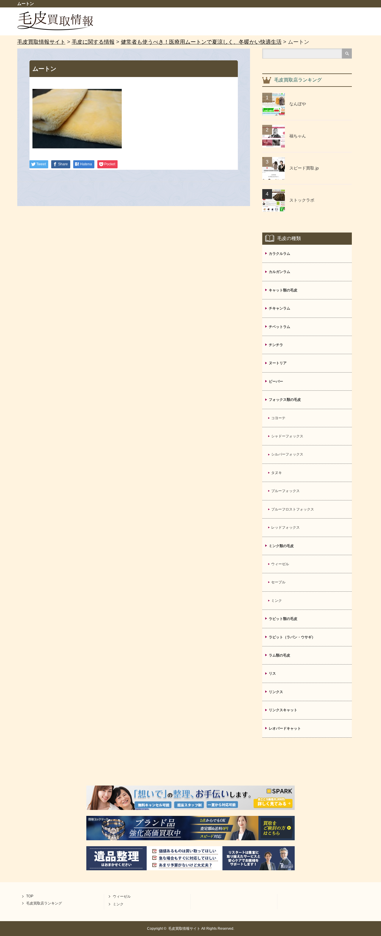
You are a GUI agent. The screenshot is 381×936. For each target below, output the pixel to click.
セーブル (278, 582)
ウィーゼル (280, 564)
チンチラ (276, 345)
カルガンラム (279, 272)
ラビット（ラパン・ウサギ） (292, 637)
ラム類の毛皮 (279, 655)
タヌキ (276, 473)
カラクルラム (279, 254)
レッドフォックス (285, 527)
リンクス (276, 692)
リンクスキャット (283, 710)
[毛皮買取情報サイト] (55, 29)
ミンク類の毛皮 (281, 546)
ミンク (276, 601)
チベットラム (279, 327)
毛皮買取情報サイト (184, 928)
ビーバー (276, 381)
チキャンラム (279, 308)
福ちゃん (297, 136)
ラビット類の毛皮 (283, 619)
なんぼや (297, 103)
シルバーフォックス (287, 454)
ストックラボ (301, 200)
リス (272, 673)
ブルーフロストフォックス (292, 509)
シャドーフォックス (287, 436)
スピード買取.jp (304, 168)
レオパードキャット (285, 728)
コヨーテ (278, 418)
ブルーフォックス (285, 491)
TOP (29, 896)
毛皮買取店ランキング (44, 903)
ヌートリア (278, 363)
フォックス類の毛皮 (285, 400)
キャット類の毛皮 (283, 290)
